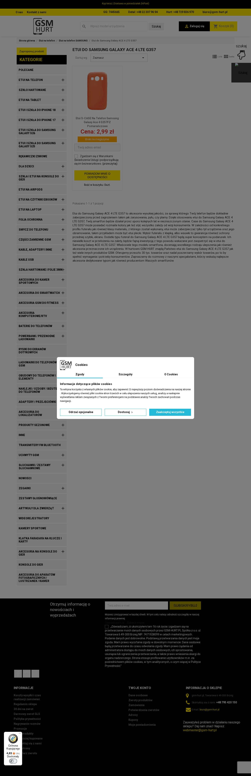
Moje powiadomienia (142, 724)
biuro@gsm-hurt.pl (215, 12)
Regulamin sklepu (25, 704)
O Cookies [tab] (171, 374)
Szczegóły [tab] (125, 374)
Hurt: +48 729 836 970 (180, 12)
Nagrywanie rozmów (27, 723)
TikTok (35, 674)
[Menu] (19, 734)
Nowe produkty (23, 733)
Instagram (27, 674)
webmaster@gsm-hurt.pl (200, 730)
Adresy (133, 714)
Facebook (18, 674)
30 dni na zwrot (23, 709)
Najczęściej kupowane (28, 738)
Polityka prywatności (27, 718)
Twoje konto (139, 688)
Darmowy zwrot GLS (27, 714)
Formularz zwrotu (25, 753)
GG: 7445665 (111, 12)
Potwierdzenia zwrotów (143, 710)
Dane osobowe (138, 695)
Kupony (133, 719)
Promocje (20, 728)
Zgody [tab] (79, 374)
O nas (19, 12)
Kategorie (31, 59)
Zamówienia (136, 705)
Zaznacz (119, 57)
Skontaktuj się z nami (28, 743)
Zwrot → (189, 718)
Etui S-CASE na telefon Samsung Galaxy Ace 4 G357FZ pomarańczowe (97, 122)
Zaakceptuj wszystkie (170, 412)
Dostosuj (124, 412)
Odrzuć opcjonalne (81, 412)
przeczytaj (109, 163)
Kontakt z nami (36, 12)
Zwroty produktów (140, 700)
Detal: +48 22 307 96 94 (143, 12)
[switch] (13, 761)
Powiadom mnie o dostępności (97, 175)
